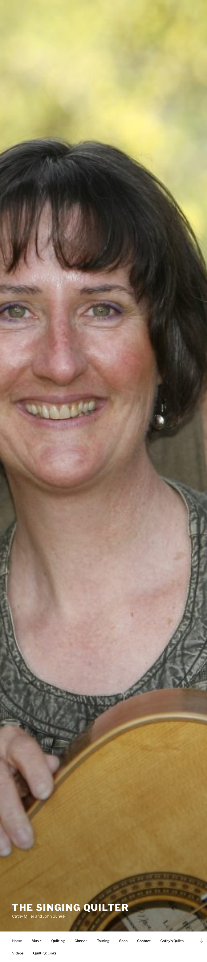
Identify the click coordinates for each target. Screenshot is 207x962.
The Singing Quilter (70, 907)
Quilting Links (44, 953)
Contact (144, 941)
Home (17, 941)
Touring (103, 941)
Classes (80, 941)
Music (37, 941)
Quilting (58, 941)
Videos (17, 953)
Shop (123, 941)
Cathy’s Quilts (172, 941)
